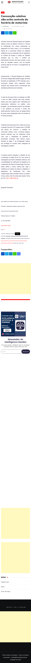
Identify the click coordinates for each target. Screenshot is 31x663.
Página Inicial (5, 582)
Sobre (2, 587)
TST (4, 229)
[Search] (29, 2)
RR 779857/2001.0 (12, 178)
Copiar (17, 233)
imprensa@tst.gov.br (6, 225)
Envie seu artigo (5, 591)
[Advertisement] (15, 278)
